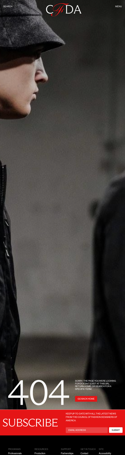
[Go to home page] (64, 9)
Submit (116, 430)
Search (7, 6)
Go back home (86, 399)
